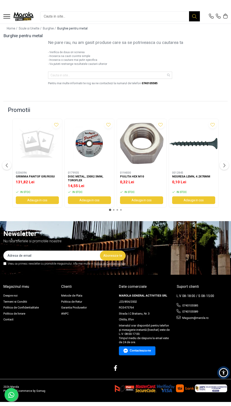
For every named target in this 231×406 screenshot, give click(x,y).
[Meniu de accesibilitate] (223, 372)
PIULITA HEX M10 (132, 176)
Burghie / (50, 28)
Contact (8, 319)
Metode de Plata (71, 295)
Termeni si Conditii (15, 301)
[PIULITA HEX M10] (141, 143)
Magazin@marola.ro (195, 318)
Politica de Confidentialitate (109, 263)
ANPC (65, 313)
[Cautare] (194, 16)
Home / (12, 28)
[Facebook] (116, 368)
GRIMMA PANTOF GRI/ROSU (35, 176)
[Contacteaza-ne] (211, 16)
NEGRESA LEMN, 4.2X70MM (191, 176)
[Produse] (7, 17)
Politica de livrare (14, 313)
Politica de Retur (71, 301)
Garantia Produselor (74, 307)
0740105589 (190, 311)
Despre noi (10, 295)
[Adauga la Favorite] (56, 125)
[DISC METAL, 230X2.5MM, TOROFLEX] (89, 143)
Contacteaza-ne (140, 350)
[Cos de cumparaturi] (225, 16)
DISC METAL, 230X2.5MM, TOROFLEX (85, 178)
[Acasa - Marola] (23, 16)
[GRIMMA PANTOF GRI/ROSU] (37, 143)
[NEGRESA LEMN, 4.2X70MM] (193, 143)
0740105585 (190, 305)
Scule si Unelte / (30, 28)
